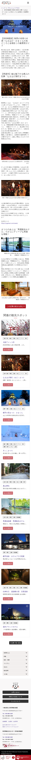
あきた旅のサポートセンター (10, 724)
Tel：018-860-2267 (8, 713)
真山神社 (6, 486)
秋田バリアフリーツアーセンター (11, 726)
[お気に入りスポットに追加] (27, 322)
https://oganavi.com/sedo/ (9, 223)
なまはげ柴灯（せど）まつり (13, 378)
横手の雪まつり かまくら (13, 413)
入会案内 (10, 721)
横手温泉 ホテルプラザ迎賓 (13, 556)
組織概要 (5, 721)
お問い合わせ (16, 692)
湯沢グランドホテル (10, 627)
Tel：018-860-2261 (8, 737)
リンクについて (15, 701)
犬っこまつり (8, 451)
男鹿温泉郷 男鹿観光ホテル (13, 521)
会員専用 (15, 721)
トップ (3, 8)
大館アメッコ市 (8, 342)
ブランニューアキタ (13, 8)
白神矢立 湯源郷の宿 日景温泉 (15, 592)
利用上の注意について (15, 697)
